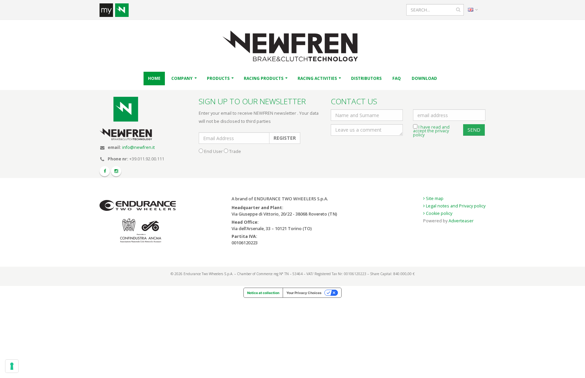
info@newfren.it (138, 147)
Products (218, 78)
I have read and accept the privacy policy (431, 131)
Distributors (366, 78)
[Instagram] (116, 171)
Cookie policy (438, 213)
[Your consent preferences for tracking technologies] (11, 366)
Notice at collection (263, 293)
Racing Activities (317, 78)
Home (154, 78)
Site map (434, 198)
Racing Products (263, 78)
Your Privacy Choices (304, 293)
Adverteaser (461, 221)
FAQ (396, 78)
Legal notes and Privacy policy (455, 206)
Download (424, 78)
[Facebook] (105, 171)
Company (182, 78)
